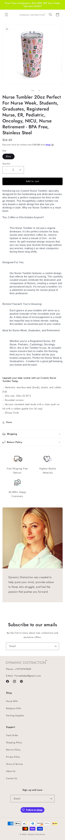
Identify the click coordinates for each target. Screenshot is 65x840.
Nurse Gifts (12, 701)
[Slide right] (39, 90)
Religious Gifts (13, 708)
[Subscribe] (55, 646)
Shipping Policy (14, 742)
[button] (6, 14)
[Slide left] (25, 90)
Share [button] (9, 422)
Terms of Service (14, 764)
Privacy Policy (13, 757)
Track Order (12, 735)
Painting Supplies (15, 715)
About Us (10, 771)
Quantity (6, 163)
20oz (8, 156)
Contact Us (11, 778)
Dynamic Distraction (36, 834)
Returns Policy (13, 749)
